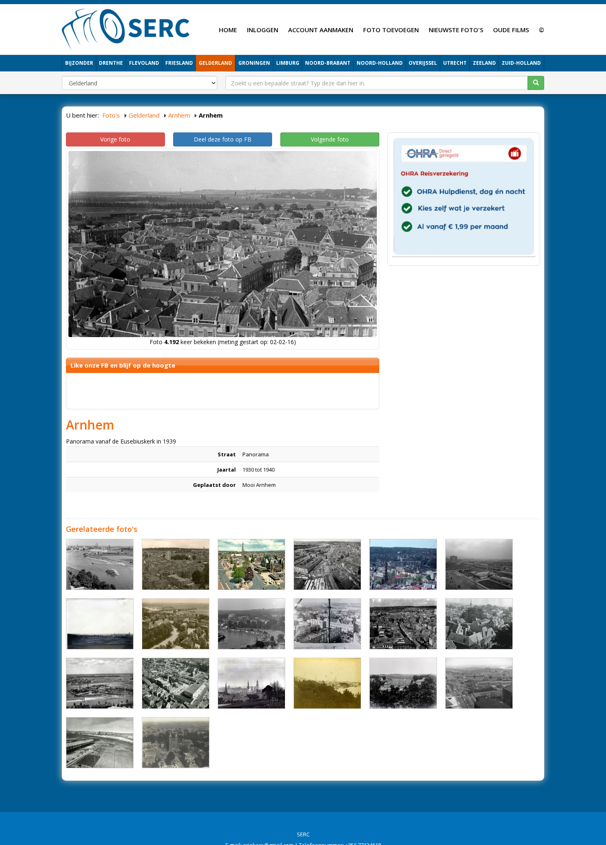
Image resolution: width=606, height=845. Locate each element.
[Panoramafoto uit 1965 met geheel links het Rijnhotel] (251, 623)
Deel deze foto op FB (222, 139)
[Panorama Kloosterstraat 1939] (403, 683)
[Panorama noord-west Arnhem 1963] (403, 564)
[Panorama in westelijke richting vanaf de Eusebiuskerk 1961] (327, 623)
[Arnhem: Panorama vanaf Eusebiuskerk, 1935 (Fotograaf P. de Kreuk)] (175, 623)
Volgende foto (330, 139)
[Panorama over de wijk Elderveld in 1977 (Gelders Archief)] (479, 564)
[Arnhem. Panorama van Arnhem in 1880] (327, 683)
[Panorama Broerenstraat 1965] (175, 683)
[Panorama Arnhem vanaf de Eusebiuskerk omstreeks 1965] (327, 564)
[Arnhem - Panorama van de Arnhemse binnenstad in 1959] (403, 623)
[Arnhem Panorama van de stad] (100, 623)
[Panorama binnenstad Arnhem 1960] (175, 564)
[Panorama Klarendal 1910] (251, 683)
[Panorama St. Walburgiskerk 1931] (175, 742)
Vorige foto (115, 139)
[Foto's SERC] (126, 28)
